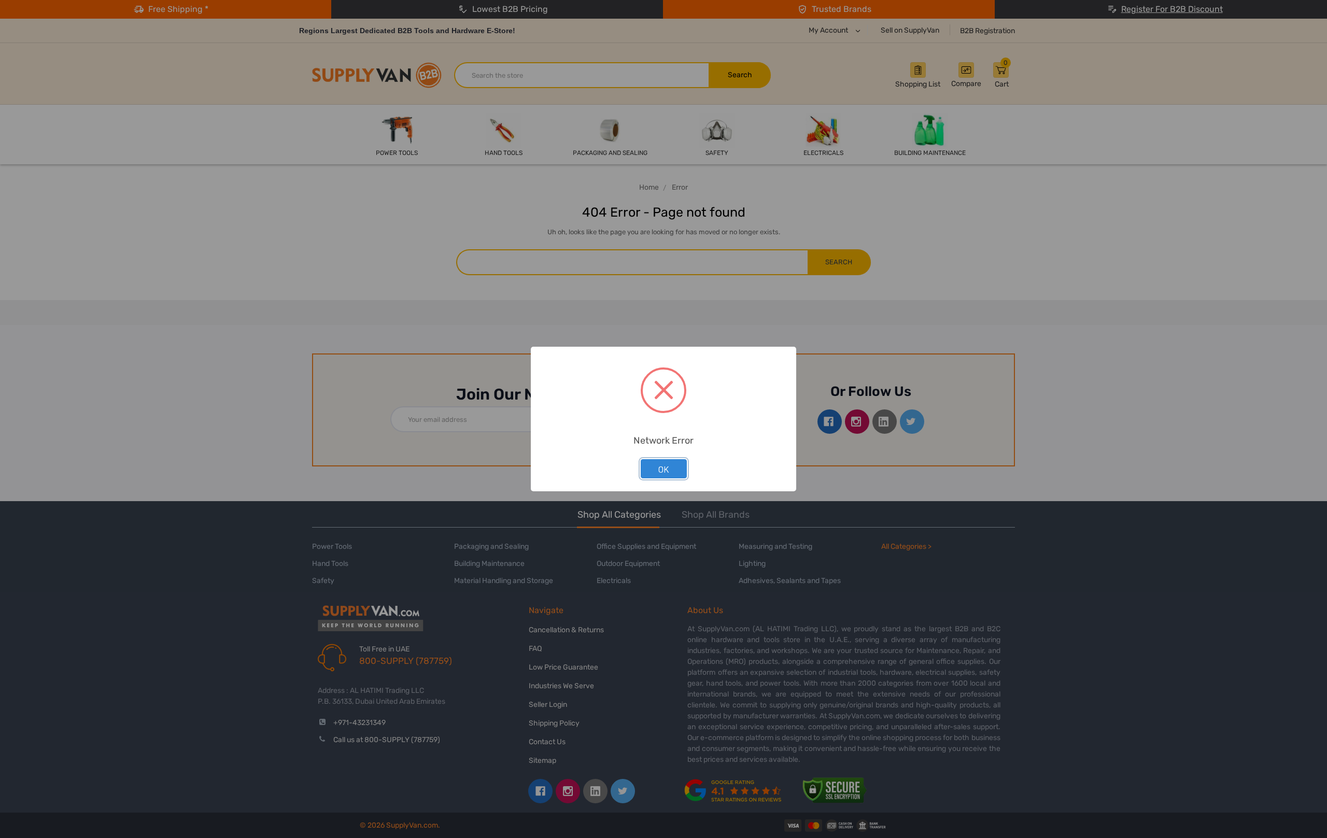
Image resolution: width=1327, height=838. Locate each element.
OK (663, 469)
